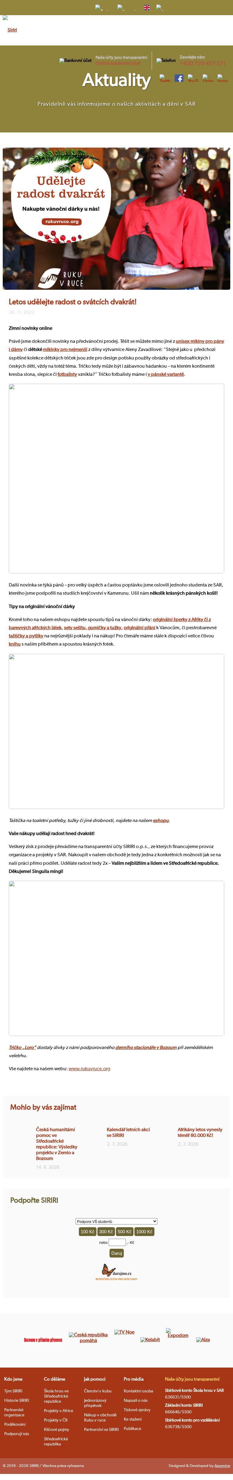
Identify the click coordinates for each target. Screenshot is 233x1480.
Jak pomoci (95, 1379)
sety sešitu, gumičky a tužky (92, 628)
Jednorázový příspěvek (95, 1403)
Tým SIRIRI (13, 1391)
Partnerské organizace (14, 1412)
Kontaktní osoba (138, 1391)
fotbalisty (67, 374)
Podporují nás (16, 1434)
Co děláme (54, 1379)
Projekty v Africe (58, 1411)
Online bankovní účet (118, 63)
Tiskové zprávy (137, 1410)
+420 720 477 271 (203, 63)
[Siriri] (10, 30)
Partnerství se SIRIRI (101, 1430)
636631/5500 (178, 1397)
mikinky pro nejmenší (65, 349)
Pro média (134, 1379)
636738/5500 (178, 1427)
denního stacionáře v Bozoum (146, 1047)
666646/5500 (178, 1412)
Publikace (132, 1429)
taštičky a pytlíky (26, 636)
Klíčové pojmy (56, 1430)
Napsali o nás (136, 1400)
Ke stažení (133, 1419)
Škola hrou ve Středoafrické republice (56, 1396)
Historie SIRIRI (16, 1400)
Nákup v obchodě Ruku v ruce (100, 1417)
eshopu (161, 820)
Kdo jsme (13, 1379)
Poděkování (14, 1424)
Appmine (222, 1466)
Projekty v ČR (56, 1420)
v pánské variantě (166, 374)
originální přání (139, 628)
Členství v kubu (98, 1391)
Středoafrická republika (56, 1441)
